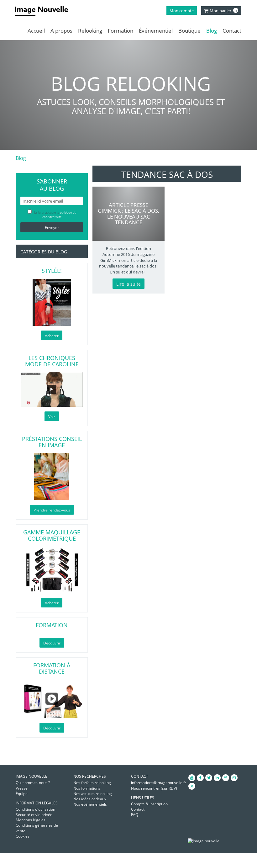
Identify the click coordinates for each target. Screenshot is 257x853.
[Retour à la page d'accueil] (42, 11)
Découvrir (51, 643)
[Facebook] (200, 777)
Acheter (52, 335)
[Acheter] (52, 302)
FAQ (134, 814)
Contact (232, 30)
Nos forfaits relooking (92, 782)
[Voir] (52, 389)
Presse (22, 788)
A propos (61, 30)
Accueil (36, 30)
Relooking (90, 30)
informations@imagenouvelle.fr (158, 782)
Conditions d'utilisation (35, 809)
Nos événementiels (90, 804)
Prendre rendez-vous (52, 510)
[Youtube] (191, 777)
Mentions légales (30, 820)
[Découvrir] (52, 698)
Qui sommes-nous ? (33, 782)
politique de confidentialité (59, 214)
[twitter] (208, 777)
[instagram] (234, 777)
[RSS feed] (191, 786)
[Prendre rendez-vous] (52, 476)
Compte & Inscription (149, 804)
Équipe (22, 793)
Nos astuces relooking (92, 793)
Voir (51, 416)
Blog (211, 30)
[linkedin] (217, 777)
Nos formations (86, 788)
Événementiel (156, 30)
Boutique (189, 30)
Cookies (22, 836)
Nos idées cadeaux (89, 799)
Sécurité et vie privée (34, 814)
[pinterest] (225, 777)
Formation (120, 30)
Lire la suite (128, 284)
